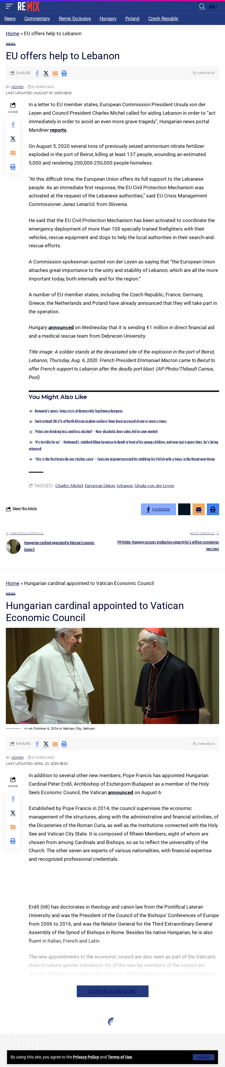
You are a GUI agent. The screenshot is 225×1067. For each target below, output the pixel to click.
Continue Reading (112, 991)
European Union (100, 485)
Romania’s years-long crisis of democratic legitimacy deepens (79, 411)
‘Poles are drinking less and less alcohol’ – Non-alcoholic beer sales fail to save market (96, 432)
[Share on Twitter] (46, 73)
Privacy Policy (86, 1057)
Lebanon (125, 485)
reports (58, 130)
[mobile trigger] (11, 6)
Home (12, 33)
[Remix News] (28, 6)
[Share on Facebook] (37, 73)
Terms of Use (120, 1057)
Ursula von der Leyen (154, 485)
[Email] (55, 73)
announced (61, 327)
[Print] (64, 73)
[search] (202, 6)
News (11, 43)
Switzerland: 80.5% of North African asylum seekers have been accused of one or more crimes (101, 421)
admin (17, 87)
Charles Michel (69, 485)
